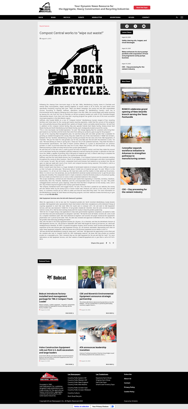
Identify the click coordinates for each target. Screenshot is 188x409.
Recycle (67, 17)
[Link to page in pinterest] (113, 243)
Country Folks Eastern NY (77, 378)
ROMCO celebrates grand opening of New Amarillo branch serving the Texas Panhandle (134, 113)
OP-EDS (131, 17)
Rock (41, 17)
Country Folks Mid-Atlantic (77, 384)
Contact (145, 17)
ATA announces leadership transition (93, 348)
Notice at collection (81, 406)
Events (81, 17)
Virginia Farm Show (103, 380)
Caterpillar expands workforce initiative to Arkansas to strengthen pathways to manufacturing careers (134, 153)
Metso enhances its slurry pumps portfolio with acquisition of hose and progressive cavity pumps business (135, 55)
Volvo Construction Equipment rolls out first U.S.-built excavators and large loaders (56, 350)
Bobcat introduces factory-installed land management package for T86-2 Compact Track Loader (56, 297)
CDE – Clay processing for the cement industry (133, 68)
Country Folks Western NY (77, 380)
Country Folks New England (78, 382)
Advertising (115, 17)
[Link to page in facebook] (106, 243)
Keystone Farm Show (103, 378)
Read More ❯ (70, 313)
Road (53, 17)
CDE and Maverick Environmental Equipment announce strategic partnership (96, 296)
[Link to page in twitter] (109, 243)
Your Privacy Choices (100, 406)
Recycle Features (44, 26)
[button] (177, 17)
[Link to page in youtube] (144, 26)
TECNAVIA (135, 401)
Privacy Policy (129, 387)
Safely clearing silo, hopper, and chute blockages (134, 41)
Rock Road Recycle (74, 396)
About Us (127, 379)
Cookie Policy (129, 392)
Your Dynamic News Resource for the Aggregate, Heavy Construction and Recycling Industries (94, 7)
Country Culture (74, 393)
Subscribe (128, 374)
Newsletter (97, 17)
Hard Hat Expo (142, 7)
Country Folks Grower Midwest (79, 390)
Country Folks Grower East (78, 388)
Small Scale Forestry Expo (105, 384)
